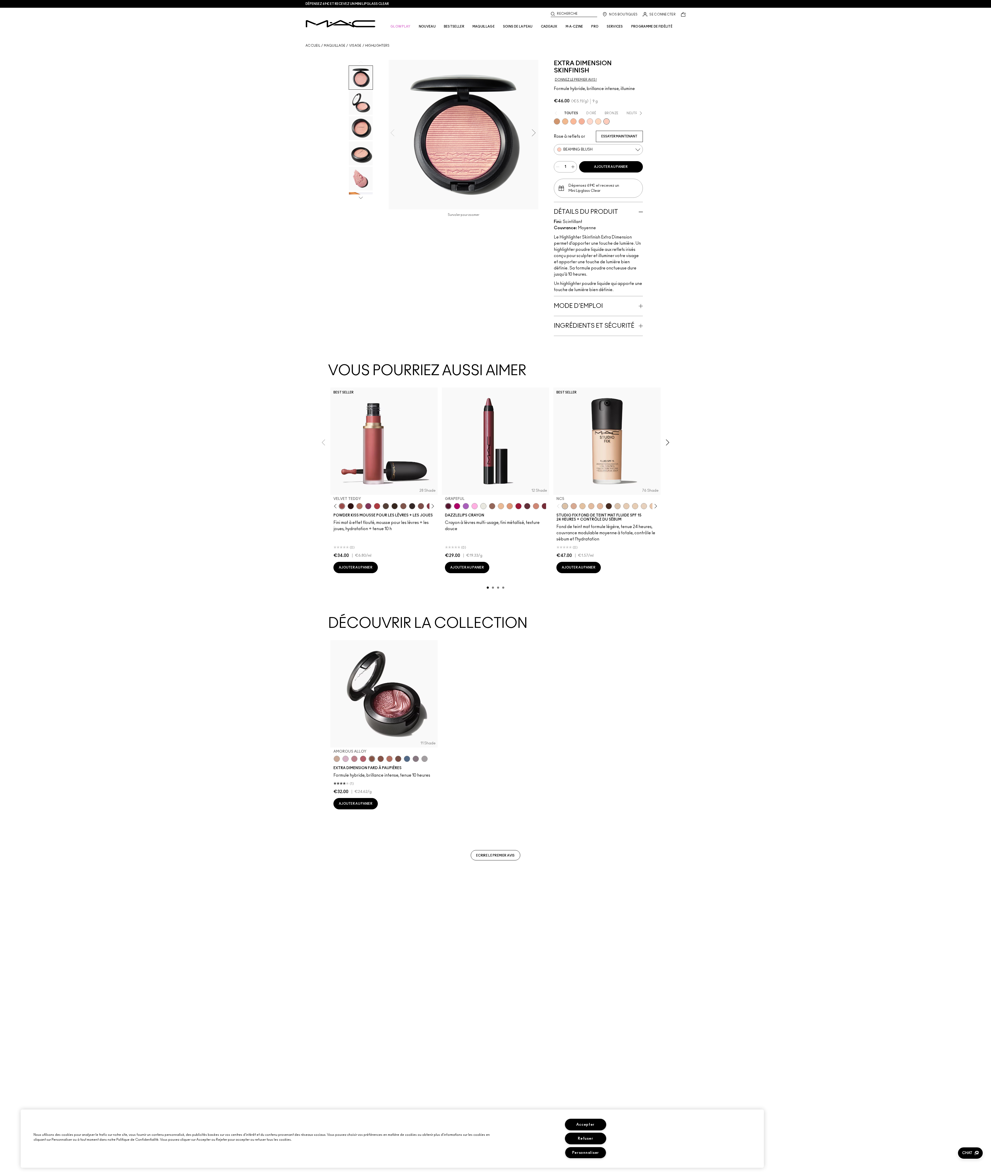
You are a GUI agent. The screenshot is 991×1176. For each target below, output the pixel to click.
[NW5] (626, 506)
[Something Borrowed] (368, 506)
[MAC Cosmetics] (340, 23)
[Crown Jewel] (483, 506)
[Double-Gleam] (598, 121)
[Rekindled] (412, 506)
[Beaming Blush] (606, 121)
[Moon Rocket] (501, 506)
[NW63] (608, 506)
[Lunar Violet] (465, 506)
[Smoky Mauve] (354, 758)
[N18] (591, 506)
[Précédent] (336, 506)
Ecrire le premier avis (495, 855)
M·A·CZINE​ (574, 26)
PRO (594, 26)
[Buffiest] (385, 506)
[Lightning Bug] (536, 506)
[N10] (582, 506)
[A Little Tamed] (377, 506)
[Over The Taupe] (421, 506)
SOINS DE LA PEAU (518, 26)
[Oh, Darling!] (565, 121)
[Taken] (403, 506)
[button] (970, 1153)
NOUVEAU (427, 26)
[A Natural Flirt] (336, 758)
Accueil (313, 45)
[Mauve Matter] (544, 506)
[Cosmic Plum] (527, 506)
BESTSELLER (454, 26)
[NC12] (644, 506)
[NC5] (565, 506)
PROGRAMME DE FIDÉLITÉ (652, 26)
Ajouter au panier (611, 166)
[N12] (573, 506)
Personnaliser (585, 1153)
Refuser (585, 1138)
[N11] (600, 506)
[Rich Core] (363, 758)
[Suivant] (432, 506)
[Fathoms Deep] (415, 758)
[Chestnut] (394, 506)
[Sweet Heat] (389, 758)
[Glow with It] (573, 121)
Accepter (585, 1124)
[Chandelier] (509, 506)
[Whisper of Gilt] (557, 121)
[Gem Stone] (492, 506)
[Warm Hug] (359, 506)
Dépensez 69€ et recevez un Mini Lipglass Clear (347, 3)
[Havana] (380, 758)
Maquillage (334, 45)
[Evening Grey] (424, 758)
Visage (355, 45)
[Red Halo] (518, 506)
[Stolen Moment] (398, 758)
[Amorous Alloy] (372, 758)
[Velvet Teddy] (342, 506)
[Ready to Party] (345, 758)
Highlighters (377, 45)
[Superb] (582, 121)
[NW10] (635, 506)
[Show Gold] (590, 121)
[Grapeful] (448, 506)
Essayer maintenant (619, 136)
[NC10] (617, 506)
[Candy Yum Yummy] (457, 506)
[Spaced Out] (474, 506)
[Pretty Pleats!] (350, 506)
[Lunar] (407, 758)
